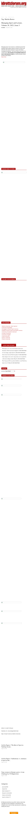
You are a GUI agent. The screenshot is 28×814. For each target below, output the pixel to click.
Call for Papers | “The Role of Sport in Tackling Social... (12, 746)
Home (2, 17)
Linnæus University (6, 333)
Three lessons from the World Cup (8, 354)
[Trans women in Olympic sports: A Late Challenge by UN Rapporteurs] (14, 768)
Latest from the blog (8, 345)
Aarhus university (6, 337)
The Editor (3, 27)
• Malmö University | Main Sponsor (9, 326)
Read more (3, 56)
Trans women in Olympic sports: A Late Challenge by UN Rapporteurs (12, 773)
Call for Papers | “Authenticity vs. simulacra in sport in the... (13, 759)
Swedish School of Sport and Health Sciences (12, 330)
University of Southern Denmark (9, 332)
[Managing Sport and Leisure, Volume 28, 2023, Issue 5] (14, 37)
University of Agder (6, 334)
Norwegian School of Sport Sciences (10, 329)
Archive (3, 371)
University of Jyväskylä (7, 327)
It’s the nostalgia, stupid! (7, 352)
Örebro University (6, 339)
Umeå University (5, 336)
